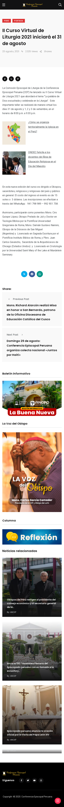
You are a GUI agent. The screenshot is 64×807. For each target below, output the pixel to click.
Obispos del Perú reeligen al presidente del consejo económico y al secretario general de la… (31, 603)
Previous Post (21, 299)
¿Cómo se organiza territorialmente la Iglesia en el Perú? (43, 127)
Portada (18, 21)
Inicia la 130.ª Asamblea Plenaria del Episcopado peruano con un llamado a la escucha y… (30, 667)
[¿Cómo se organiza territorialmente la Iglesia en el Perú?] (14, 133)
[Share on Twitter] (11, 78)
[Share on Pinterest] (17, 78)
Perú (6, 21)
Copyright (7, 796)
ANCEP (13, 612)
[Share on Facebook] (4, 78)
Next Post (12, 334)
